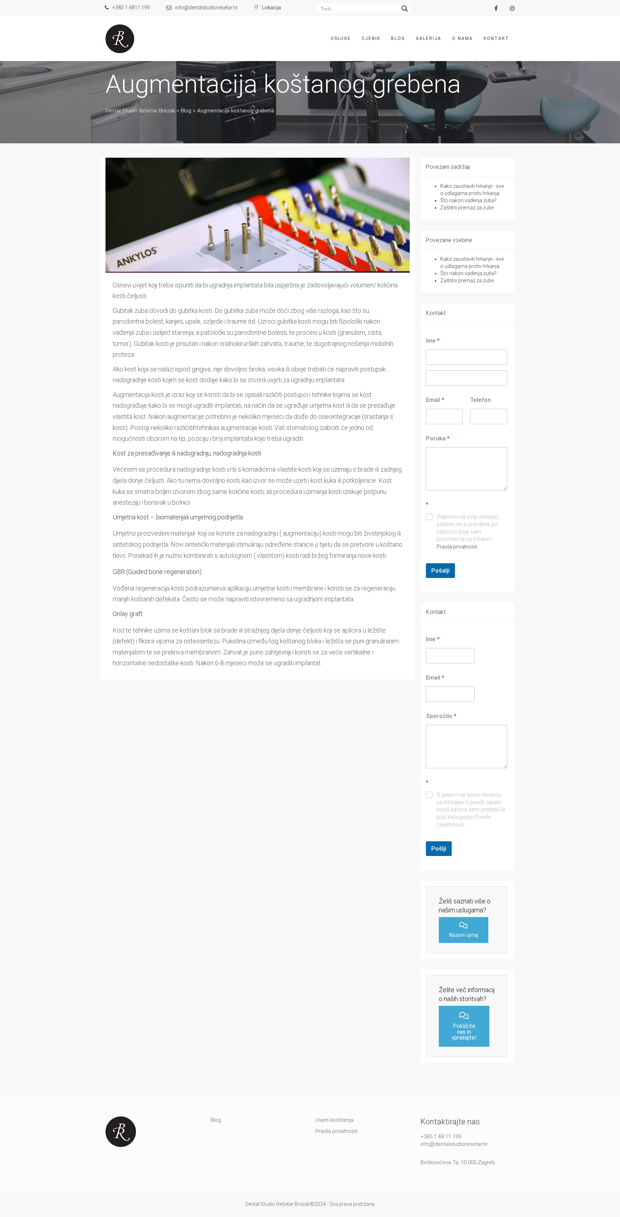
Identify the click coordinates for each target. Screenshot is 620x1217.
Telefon (480, 400)
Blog (398, 38)
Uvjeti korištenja (334, 1120)
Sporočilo (441, 716)
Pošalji (440, 570)
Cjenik (371, 38)
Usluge (341, 38)
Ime (433, 639)
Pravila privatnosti (457, 547)
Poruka (438, 438)
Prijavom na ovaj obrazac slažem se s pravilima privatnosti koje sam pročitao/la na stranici (468, 531)
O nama (462, 38)
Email (435, 400)
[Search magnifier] (405, 9)
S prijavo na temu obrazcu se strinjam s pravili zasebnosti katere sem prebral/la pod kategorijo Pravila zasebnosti (471, 809)
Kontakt (496, 38)
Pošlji (438, 848)
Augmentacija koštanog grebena (283, 84)
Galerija (428, 38)
